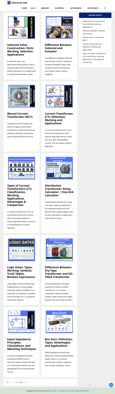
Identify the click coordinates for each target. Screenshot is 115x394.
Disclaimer (85, 391)
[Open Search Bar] (105, 8)
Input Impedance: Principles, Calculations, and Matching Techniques (21, 344)
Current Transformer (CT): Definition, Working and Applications (59, 118)
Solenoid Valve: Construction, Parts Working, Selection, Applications (20, 49)
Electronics (93, 8)
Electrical (59, 8)
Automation (75, 8)
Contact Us (55, 391)
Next (22, 382)
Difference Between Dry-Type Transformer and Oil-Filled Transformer (59, 272)
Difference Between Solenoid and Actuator (58, 48)
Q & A (33, 8)
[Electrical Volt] (9, 2)
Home (24, 8)
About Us (64, 391)
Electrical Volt (19, 2)
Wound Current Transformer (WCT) (19, 115)
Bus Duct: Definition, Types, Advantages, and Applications (59, 342)
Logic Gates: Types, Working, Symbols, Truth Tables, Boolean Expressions (21, 272)
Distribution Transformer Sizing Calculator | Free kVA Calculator (59, 190)
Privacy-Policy (74, 391)
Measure (45, 8)
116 (16, 382)
